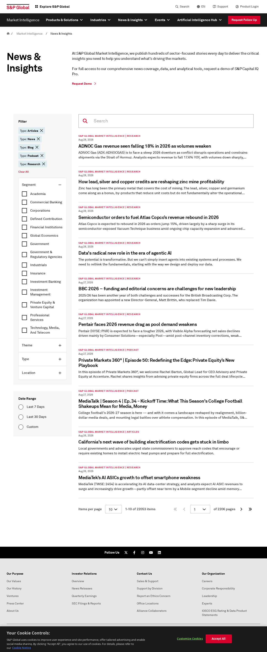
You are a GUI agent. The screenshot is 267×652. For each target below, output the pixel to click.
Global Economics (44, 236)
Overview (78, 581)
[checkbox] (42, 193)
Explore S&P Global (55, 6)
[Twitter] (126, 552)
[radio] (20, 407)
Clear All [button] (23, 171)
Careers (207, 581)
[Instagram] (142, 552)
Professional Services (39, 317)
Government (39, 244)
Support (222, 6)
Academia (38, 194)
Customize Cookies (190, 639)
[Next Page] (241, 509)
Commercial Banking (46, 202)
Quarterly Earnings (84, 596)
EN (203, 6)
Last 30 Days (36, 417)
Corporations (40, 211)
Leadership (209, 596)
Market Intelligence (29, 33)
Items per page (90, 509)
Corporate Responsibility (218, 588)
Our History (14, 588)
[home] (8, 33)
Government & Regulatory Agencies (46, 254)
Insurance (37, 273)
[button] (41, 130)
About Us (13, 611)
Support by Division (149, 588)
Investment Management (40, 292)
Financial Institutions (46, 227)
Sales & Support (147, 581)
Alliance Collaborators (151, 611)
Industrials (38, 265)
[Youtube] (151, 552)
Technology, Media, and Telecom (45, 330)
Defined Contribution (46, 219)
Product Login (249, 6)
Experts (207, 603)
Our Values (14, 581)
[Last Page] (250, 509)
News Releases (82, 588)
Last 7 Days (35, 407)
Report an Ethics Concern (153, 596)
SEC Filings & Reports (86, 603)
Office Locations (148, 603)
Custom (32, 427)
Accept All (218, 639)
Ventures (13, 596)
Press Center (15, 603)
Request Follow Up (244, 20)
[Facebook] (134, 552)
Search (184, 6)
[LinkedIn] (159, 552)
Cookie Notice (21, 647)
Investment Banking (45, 282)
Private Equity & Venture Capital (42, 304)
